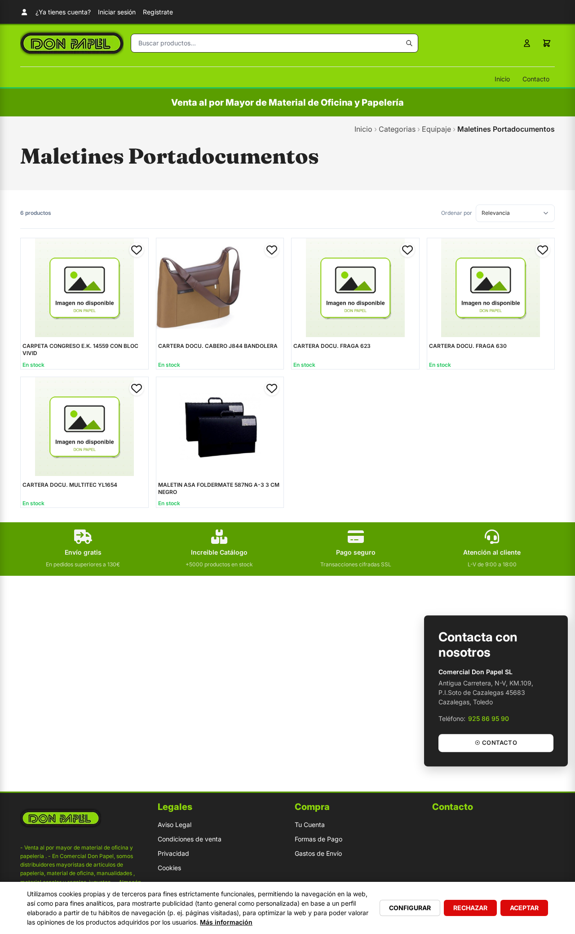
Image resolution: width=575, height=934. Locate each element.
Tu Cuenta (310, 824)
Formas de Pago (318, 839)
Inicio (502, 79)
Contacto (535, 79)
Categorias (397, 129)
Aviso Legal (174, 824)
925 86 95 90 (488, 718)
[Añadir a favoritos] (136, 250)
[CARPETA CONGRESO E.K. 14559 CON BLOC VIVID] (84, 287)
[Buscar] (409, 43)
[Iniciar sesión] (527, 43)
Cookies (169, 868)
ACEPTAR (524, 908)
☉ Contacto (496, 742)
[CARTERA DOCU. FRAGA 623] (355, 287)
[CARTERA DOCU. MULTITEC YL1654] (84, 426)
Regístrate (158, 12)
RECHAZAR (470, 908)
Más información (226, 922)
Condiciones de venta (189, 839)
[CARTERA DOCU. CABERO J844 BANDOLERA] (220, 287)
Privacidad (173, 853)
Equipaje (436, 129)
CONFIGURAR (410, 908)
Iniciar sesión (117, 12)
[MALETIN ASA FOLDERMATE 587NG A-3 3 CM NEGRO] (220, 426)
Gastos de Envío (318, 853)
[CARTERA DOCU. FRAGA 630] (491, 287)
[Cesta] (547, 43)
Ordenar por (456, 212)
